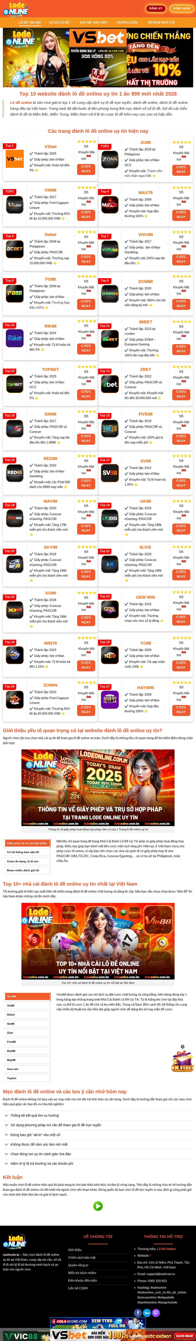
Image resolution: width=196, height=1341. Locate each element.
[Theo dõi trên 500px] (147, 1313)
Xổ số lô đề (59, 22)
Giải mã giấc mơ (93, 22)
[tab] (27, 843)
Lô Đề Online (166, 1249)
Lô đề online (30, 22)
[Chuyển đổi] (6, 1116)
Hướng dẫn (127, 22)
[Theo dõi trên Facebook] (138, 1313)
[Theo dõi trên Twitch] (156, 1313)
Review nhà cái (161, 22)
